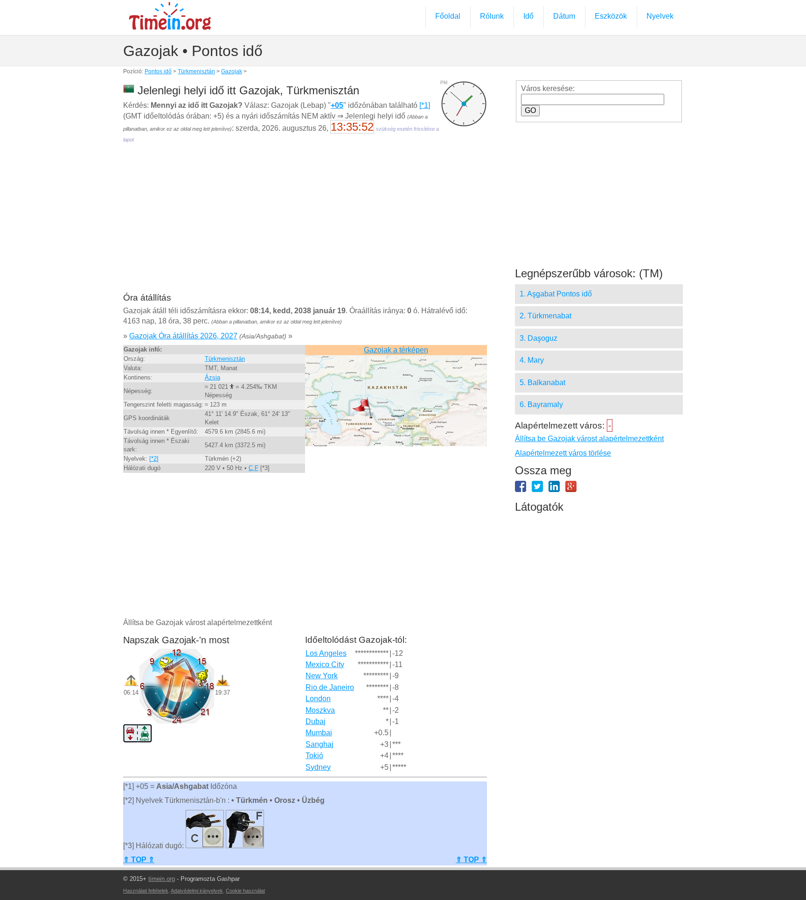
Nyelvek (660, 16)
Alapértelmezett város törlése (563, 453)
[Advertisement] (305, 224)
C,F (253, 467)
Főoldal (447, 16)
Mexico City (325, 664)
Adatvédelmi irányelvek (197, 890)
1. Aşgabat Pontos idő (556, 294)
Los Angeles (326, 653)
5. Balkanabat (542, 383)
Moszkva (320, 710)
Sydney (318, 767)
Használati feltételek (145, 890)
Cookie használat (245, 890)
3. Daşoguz (538, 338)
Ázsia (212, 377)
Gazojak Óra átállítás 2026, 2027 (183, 336)
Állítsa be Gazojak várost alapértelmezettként (589, 439)
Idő (528, 16)
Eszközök (611, 16)
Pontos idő (158, 71)
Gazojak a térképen (396, 350)
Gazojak (231, 71)
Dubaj (316, 721)
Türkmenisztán (196, 71)
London (318, 699)
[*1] (424, 105)
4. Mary (532, 360)
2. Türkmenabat (545, 316)
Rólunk (492, 16)
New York (322, 676)
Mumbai (319, 733)
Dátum (564, 16)
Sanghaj (320, 744)
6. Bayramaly (541, 404)
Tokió (314, 755)
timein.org (161, 878)
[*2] (154, 458)
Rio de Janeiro (330, 687)
